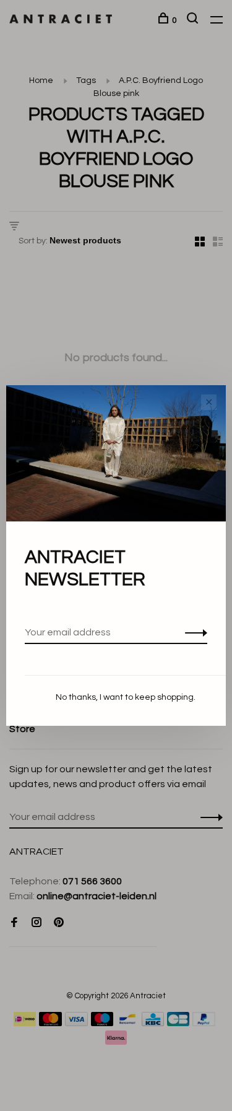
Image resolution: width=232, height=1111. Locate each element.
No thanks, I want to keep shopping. (125, 697)
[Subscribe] (192, 632)
